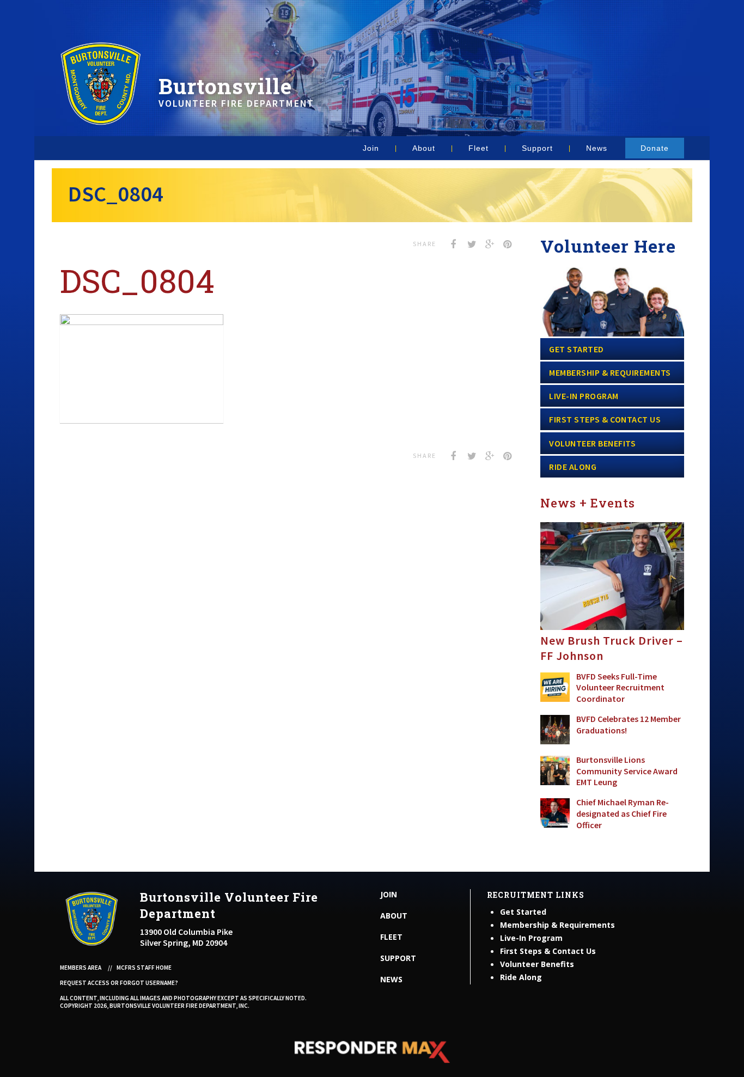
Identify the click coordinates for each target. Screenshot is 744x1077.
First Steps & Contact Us (605, 419)
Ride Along (572, 466)
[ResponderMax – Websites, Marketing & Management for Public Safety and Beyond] (372, 1052)
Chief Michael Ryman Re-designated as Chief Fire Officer (622, 813)
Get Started (576, 349)
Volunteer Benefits (592, 443)
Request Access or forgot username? (119, 983)
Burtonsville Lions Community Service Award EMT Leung (627, 771)
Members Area (80, 967)
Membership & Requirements (610, 372)
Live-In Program (584, 395)
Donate (655, 148)
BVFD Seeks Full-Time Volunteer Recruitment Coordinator (620, 688)
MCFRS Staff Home (144, 967)
